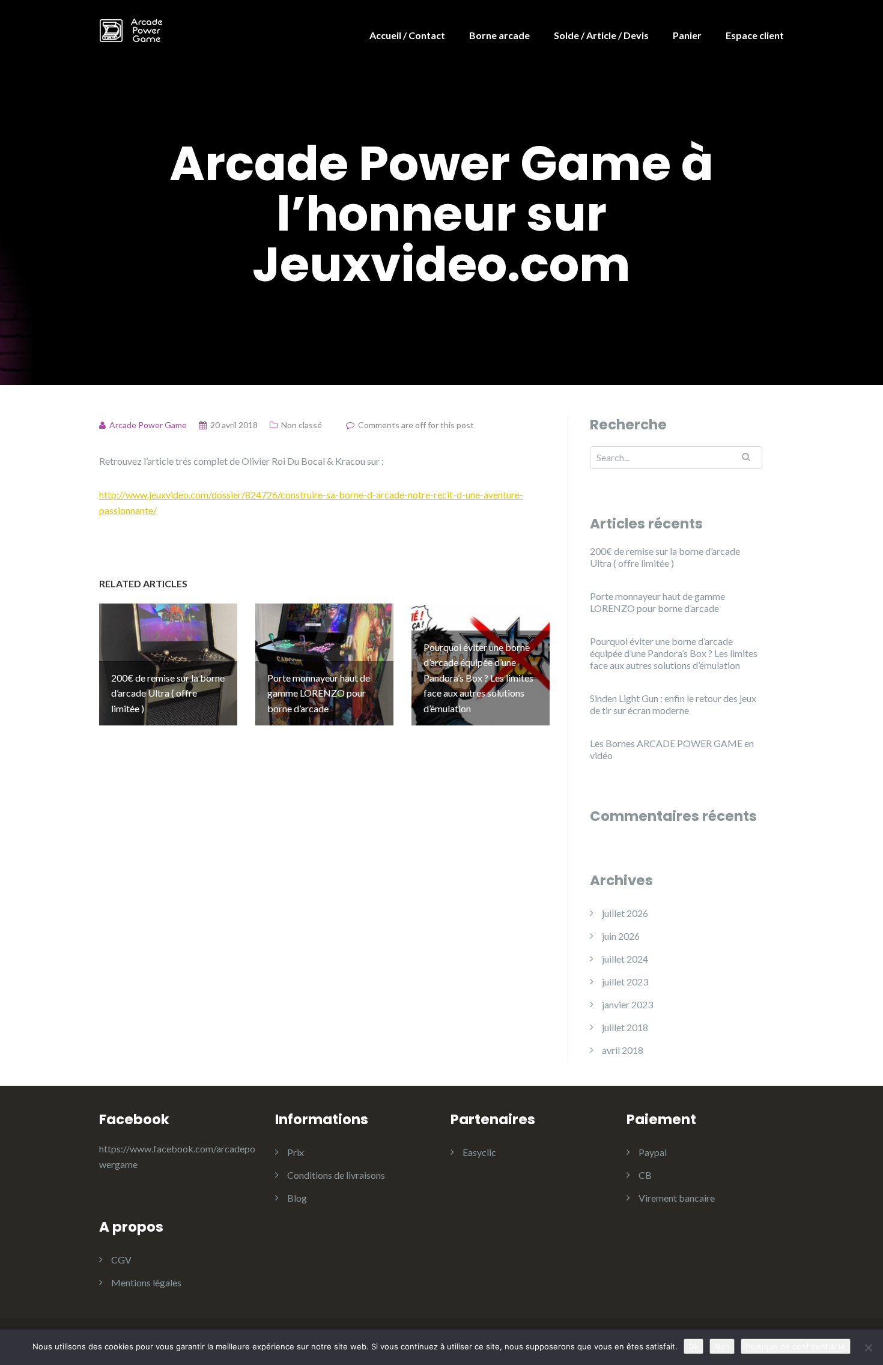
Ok (693, 1346)
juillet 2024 (625, 958)
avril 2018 (622, 1050)
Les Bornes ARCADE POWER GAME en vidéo (672, 749)
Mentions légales (146, 1282)
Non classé (301, 425)
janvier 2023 (627, 1004)
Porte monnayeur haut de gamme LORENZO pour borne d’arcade (657, 602)
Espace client (755, 35)
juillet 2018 (625, 1027)
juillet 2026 (625, 913)
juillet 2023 (625, 981)
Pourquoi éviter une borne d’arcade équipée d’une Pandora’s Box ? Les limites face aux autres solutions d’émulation (673, 653)
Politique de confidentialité (795, 1346)
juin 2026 (621, 936)
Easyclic (479, 1152)
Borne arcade (499, 35)
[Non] (868, 1348)
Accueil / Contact (407, 35)
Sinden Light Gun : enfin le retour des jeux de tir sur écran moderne (673, 704)
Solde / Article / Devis (601, 35)
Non (722, 1346)
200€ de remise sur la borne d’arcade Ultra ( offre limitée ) (665, 557)
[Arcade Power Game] (130, 28)
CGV (121, 1259)
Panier (687, 35)
